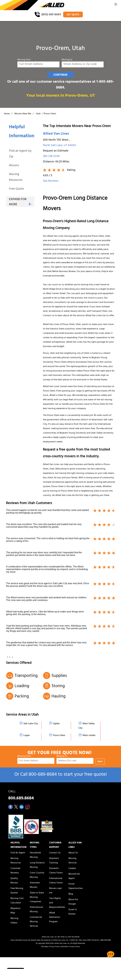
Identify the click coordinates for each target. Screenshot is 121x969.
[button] (115, 5)
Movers (14, 166)
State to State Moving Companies (37, 897)
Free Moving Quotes (16, 890)
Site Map (44, 946)
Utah (38, 114)
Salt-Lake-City (30, 724)
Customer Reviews (15, 870)
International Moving (36, 909)
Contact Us (54, 853)
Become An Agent (74, 876)
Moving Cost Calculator (17, 900)
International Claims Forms (56, 880)
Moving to (67, 59)
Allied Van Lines (56, 134)
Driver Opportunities (75, 886)
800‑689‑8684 (43, 774)
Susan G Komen (72, 912)
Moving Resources (16, 177)
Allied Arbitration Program (54, 917)
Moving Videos (14, 920)
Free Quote (16, 189)
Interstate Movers (35, 885)
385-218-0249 (51, 156)
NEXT (100, 762)
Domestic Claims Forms (56, 870)
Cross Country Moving (37, 875)
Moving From (24, 756)
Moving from (24, 59)
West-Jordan (88, 735)
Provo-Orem (59, 735)
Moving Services (72, 860)
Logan (26, 735)
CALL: (21, 796)
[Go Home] (32, 5)
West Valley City (86, 726)
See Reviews (50, 181)
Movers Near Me (22, 114)
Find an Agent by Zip (20, 154)
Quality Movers (14, 880)
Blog (70, 894)
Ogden (56, 724)
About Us (73, 853)
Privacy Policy (54, 946)
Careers (72, 868)
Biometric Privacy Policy (70, 946)
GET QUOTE (73, 15)
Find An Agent (17, 853)
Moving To (62, 756)
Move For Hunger (73, 902)
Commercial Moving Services (36, 921)
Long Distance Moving (37, 865)
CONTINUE (60, 75)
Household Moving (35, 855)
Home (7, 114)
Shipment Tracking (54, 860)
